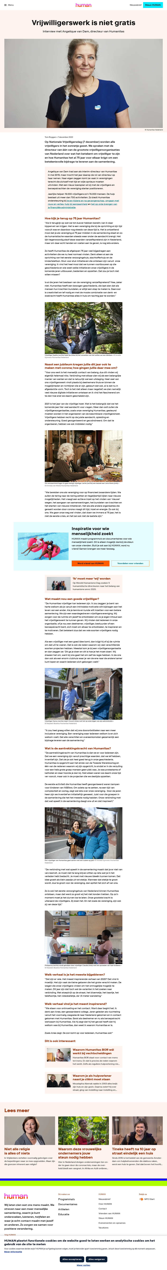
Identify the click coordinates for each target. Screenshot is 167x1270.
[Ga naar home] (83, 5)
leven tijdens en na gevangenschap (85, 200)
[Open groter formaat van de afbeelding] (83, 328)
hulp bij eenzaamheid (76, 204)
